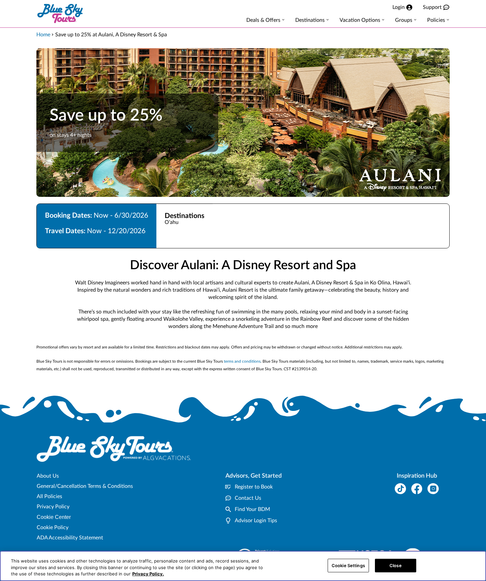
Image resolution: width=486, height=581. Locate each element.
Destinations (310, 20)
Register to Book (254, 487)
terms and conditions (242, 361)
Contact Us (248, 498)
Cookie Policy (52, 527)
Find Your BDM (252, 509)
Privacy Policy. (148, 573)
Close (395, 565)
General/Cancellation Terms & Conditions (85, 486)
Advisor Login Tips (256, 520)
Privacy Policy (53, 506)
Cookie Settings (348, 565)
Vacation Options (360, 20)
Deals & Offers (263, 20)
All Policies (49, 496)
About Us (48, 476)
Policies (436, 20)
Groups (403, 20)
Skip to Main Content (25, 0)
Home (43, 34)
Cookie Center (54, 517)
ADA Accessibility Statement (70, 537)
